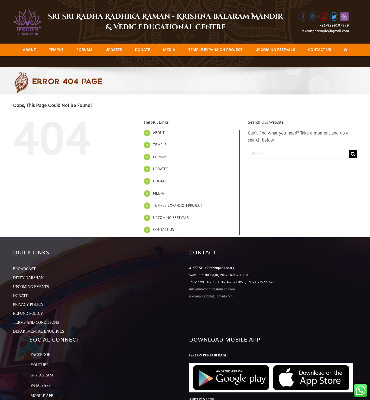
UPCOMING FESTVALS (171, 217)
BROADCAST (24, 269)
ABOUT (159, 132)
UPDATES (160, 168)
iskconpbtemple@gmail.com (325, 30)
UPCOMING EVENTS (31, 287)
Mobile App (42, 396)
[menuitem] (29, 50)
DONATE (160, 181)
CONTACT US (163, 229)
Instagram (42, 375)
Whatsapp (41, 385)
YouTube (40, 365)
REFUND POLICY (28, 314)
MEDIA (158, 193)
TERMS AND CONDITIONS (36, 322)
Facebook (41, 355)
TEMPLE (160, 144)
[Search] (345, 50)
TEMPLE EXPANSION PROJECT (177, 205)
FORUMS (160, 157)
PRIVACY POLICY (28, 305)
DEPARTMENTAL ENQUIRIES (38, 331)
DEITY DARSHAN (28, 278)
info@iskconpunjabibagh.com (212, 289)
